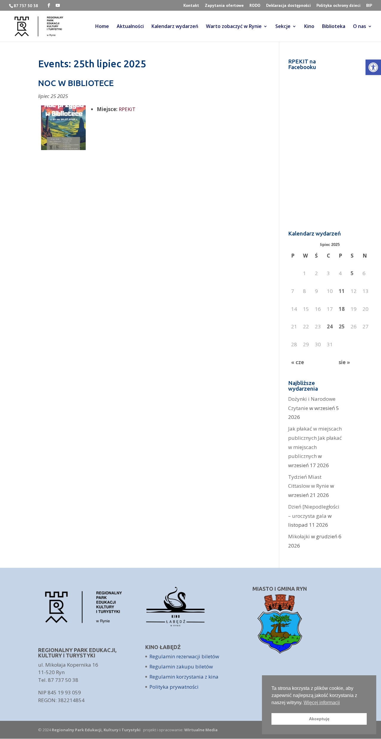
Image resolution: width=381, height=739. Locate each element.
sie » (344, 362)
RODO (254, 5)
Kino (309, 26)
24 (330, 326)
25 (342, 326)
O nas (359, 26)
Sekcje (283, 26)
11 (342, 291)
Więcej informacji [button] (322, 702)
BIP (369, 5)
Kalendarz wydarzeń (175, 26)
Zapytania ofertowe (224, 5)
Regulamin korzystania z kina (183, 676)
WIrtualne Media (201, 729)
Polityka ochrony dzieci (338, 5)
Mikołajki (299, 536)
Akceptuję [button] (319, 718)
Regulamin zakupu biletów (181, 666)
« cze (297, 362)
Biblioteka (333, 26)
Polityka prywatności (174, 686)
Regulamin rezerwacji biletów (184, 656)
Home (102, 26)
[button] (373, 67)
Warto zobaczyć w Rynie (234, 26)
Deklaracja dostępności (288, 5)
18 (342, 308)
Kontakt (191, 5)
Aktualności (130, 26)
